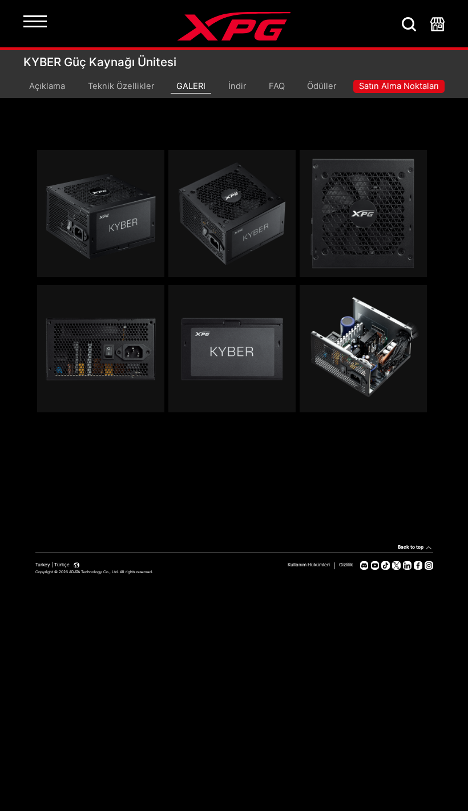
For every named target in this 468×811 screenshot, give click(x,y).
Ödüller (321, 86)
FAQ (277, 86)
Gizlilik (346, 564)
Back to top (410, 547)
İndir (237, 86)
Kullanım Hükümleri (309, 564)
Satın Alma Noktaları (399, 86)
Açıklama (47, 86)
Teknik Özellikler (121, 86)
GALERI (190, 86)
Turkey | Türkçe (53, 564)
